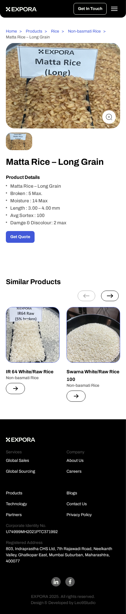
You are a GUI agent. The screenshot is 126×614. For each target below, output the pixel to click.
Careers (74, 471)
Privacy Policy (79, 515)
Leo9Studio (85, 603)
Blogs (72, 493)
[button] (110, 296)
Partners (14, 515)
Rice (55, 31)
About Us (75, 460)
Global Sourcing (20, 471)
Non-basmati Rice (84, 31)
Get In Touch (90, 8)
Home (11, 31)
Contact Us (77, 504)
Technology (16, 504)
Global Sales (17, 460)
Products (34, 31)
